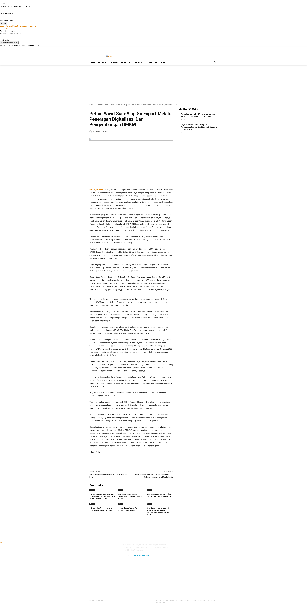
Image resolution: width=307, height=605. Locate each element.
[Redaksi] (91, 131)
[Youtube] (216, 48)
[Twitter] (209, 48)
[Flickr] (192, 546)
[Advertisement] (153, 83)
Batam (112, 105)
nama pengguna (6, 13)
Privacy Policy (5, 28)
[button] (215, 62)
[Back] (0, 1)
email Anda (4, 40)
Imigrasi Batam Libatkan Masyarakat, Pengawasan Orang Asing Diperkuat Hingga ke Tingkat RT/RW (102, 496)
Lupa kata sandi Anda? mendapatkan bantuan (18, 26)
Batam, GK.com (96, 189)
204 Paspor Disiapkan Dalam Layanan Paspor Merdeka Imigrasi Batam (130, 496)
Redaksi (97, 131)
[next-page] (91, 518)
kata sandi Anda (6, 21)
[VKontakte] (204, 546)
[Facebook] (202, 48)
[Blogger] (181, 546)
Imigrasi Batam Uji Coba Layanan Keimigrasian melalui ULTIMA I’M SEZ (100, 510)
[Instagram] (206, 48)
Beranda (92, 105)
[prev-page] (90, 518)
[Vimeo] (212, 48)
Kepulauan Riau (102, 105)
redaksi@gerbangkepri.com (142, 555)
